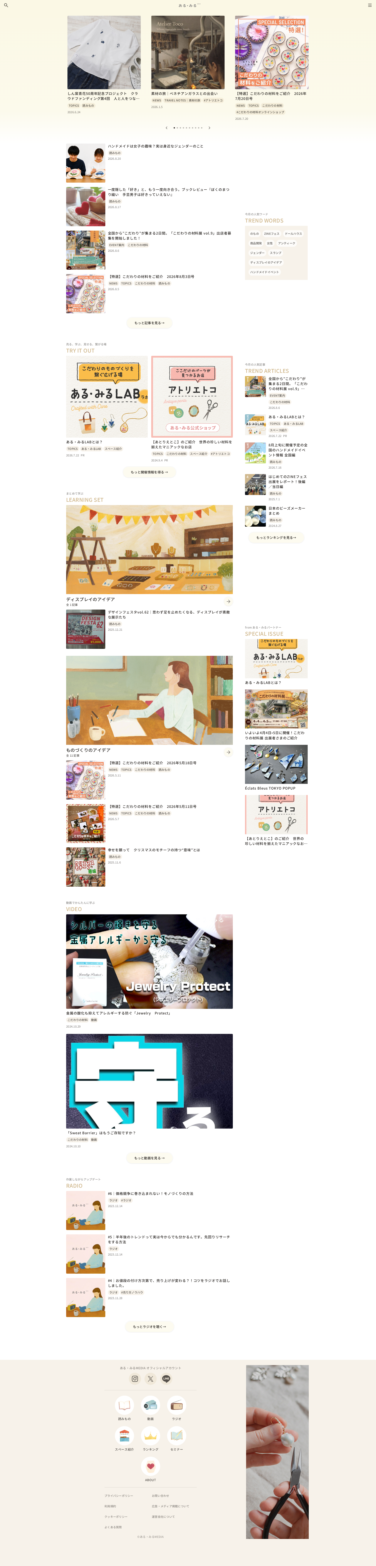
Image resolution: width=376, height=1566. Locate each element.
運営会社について (163, 1517)
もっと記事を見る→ (149, 322)
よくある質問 (113, 1527)
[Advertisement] (276, 171)
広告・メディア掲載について (170, 1506)
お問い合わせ (160, 1496)
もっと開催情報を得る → (149, 472)
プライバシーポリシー (118, 1496)
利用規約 (110, 1506)
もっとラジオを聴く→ (149, 1326)
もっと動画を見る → (149, 1158)
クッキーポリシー (116, 1517)
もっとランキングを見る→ (276, 537)
